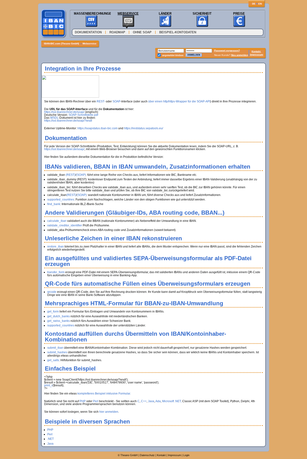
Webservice (128, 13)
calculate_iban (56, 221)
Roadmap (117, 32)
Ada (158, 401)
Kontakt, (256, 51)
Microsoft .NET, (172, 401)
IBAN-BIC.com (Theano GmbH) (62, 43)
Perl (95, 401)
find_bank (53, 204)
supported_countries (60, 199)
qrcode (51, 292)
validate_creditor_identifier (64, 225)
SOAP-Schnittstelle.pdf (83, 115)
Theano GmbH (129, 455)
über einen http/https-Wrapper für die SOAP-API (179, 101)
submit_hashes (57, 352)
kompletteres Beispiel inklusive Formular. (104, 393)
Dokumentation (89, 32)
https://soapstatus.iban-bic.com (97, 128)
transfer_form (56, 272)
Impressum (256, 54)
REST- (101, 101)
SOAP (116, 101)
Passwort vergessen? (227, 50)
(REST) (70, 175)
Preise (239, 13)
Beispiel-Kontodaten (177, 32)
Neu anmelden (239, 55)
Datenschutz (147, 455)
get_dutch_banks (58, 316)
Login (186, 455)
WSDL (54, 117)
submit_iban (55, 347)
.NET (50, 439)
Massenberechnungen (91, 13)
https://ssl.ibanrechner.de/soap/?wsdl (68, 120)
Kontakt (161, 455)
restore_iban (55, 246)
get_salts (53, 360)
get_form (53, 311)
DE (253, 3)
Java (151, 401)
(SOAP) (81, 175)
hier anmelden (108, 411)
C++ (144, 401)
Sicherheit (202, 13)
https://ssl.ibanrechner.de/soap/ (64, 112)
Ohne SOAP (142, 32)
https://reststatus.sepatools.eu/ (143, 128)
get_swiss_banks (58, 321)
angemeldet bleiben (172, 55)
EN (260, 3)
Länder (165, 13)
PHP (83, 401)
